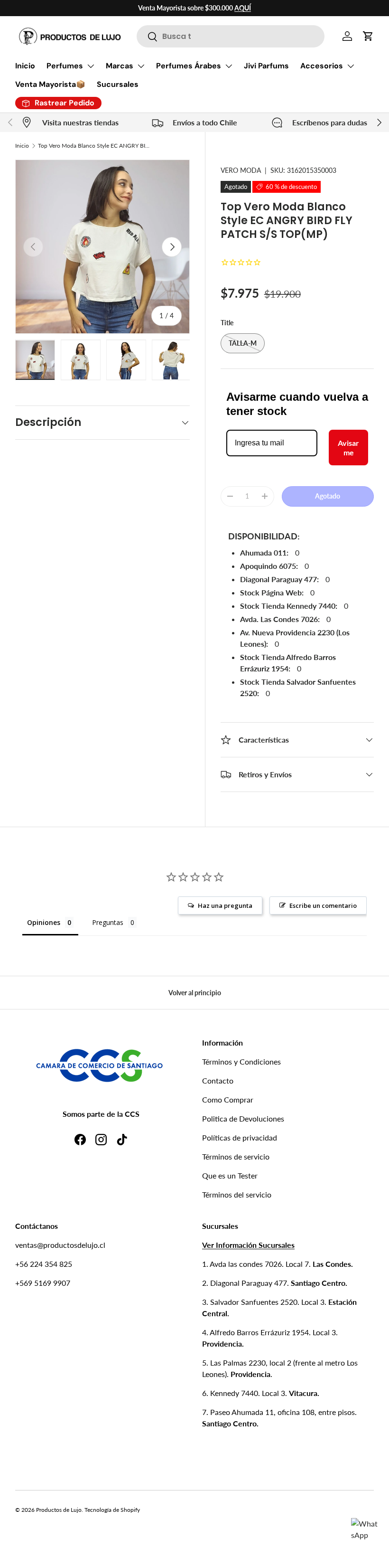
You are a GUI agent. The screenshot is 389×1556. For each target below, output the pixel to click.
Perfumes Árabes (188, 66)
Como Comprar (227, 1099)
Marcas (119, 66)
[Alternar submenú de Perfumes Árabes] (228, 66)
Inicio (25, 66)
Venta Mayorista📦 (50, 84)
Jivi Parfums (266, 66)
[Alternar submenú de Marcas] (141, 66)
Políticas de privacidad (239, 1137)
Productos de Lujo (59, 1509)
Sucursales (118, 84)
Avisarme (348, 447)
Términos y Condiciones (241, 1061)
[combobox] (230, 36)
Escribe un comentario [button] (323, 905)
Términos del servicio (236, 1194)
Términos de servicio (235, 1156)
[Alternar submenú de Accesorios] (350, 66)
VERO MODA (241, 170)
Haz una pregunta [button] (225, 905)
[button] (368, 36)
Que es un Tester (230, 1175)
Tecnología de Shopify (112, 1509)
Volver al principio (194, 993)
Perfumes (64, 66)
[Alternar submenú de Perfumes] (90, 66)
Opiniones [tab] (43, 922)
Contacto (217, 1080)
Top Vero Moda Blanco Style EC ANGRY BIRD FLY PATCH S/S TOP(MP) (95, 145)
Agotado (327, 496)
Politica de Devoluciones (243, 1118)
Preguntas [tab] (107, 922)
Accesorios (321, 66)
